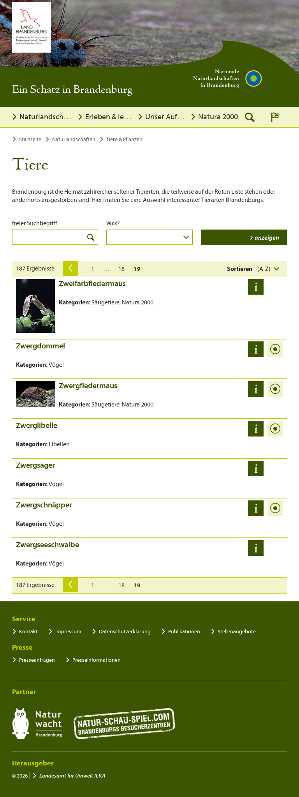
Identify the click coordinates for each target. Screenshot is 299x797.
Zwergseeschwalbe (47, 544)
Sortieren (239, 268)
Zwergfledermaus (88, 385)
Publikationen (184, 631)
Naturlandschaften (46, 116)
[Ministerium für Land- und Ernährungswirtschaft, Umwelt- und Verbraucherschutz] (31, 27)
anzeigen (267, 237)
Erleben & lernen (109, 116)
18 (121, 268)
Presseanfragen (37, 660)
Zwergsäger (35, 465)
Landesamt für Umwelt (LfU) (72, 775)
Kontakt (28, 631)
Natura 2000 (218, 116)
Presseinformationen (96, 660)
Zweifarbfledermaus (92, 283)
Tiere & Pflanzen (124, 139)
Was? (113, 223)
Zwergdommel (40, 345)
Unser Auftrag (165, 116)
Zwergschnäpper (44, 504)
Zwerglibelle (36, 425)
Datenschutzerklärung (125, 631)
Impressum (68, 631)
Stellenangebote (237, 631)
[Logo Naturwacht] (37, 723)
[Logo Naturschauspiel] (124, 723)
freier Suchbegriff (34, 223)
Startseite (30, 139)
